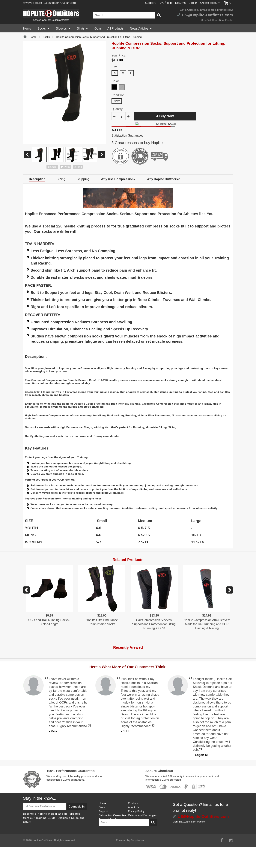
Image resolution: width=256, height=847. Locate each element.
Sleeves (61, 28)
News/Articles (139, 28)
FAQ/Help (165, 2)
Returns (180, 2)
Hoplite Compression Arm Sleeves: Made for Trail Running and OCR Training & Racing (206, 624)
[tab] (37, 179)
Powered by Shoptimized (130, 840)
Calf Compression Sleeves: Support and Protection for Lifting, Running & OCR (154, 624)
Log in (193, 2)
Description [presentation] (37, 179)
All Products (115, 28)
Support (150, 2)
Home (27, 28)
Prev (27, 154)
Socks (41, 28)
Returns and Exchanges (142, 815)
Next (101, 154)
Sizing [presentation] (61, 179)
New (117, 101)
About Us (133, 807)
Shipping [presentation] (83, 179)
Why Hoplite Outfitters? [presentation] (163, 179)
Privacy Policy (136, 811)
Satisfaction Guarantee (112, 815)
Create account (210, 2)
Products (133, 803)
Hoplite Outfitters (42, 840)
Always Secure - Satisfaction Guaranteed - (50, 2)
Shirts (81, 28)
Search (103, 807)
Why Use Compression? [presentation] (118, 179)
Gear (97, 28)
